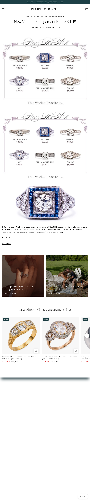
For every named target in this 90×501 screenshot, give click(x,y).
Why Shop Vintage (9, 391)
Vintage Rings (52, 391)
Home (27, 16)
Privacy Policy (7, 426)
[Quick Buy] (36, 351)
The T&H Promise (9, 419)
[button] (81, 9)
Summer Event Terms (10, 413)
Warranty (6, 429)
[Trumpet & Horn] (42, 9)
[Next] (87, 335)
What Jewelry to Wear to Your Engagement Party (18, 288)
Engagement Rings (54, 395)
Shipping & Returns (9, 423)
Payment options (8, 416)
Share (8, 243)
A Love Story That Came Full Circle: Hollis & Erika (65, 288)
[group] (45, 2)
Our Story (6, 388)
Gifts (49, 398)
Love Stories (7, 395)
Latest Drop (52, 388)
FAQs (4, 401)
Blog (4, 398)
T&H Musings (35, 16)
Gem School (10, 238)
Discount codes (53, 401)
